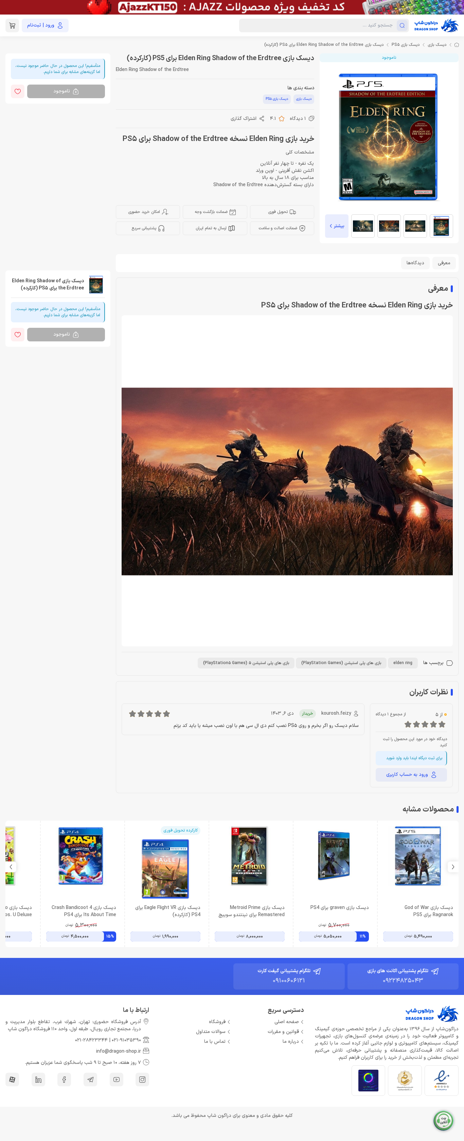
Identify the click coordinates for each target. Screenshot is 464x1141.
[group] (232, 7)
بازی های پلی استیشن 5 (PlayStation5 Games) (246, 663)
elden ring (402, 663)
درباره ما (291, 1041)
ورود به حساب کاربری (407, 774)
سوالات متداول (211, 1031)
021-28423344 (91, 1040)
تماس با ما (215, 1041)
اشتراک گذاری (243, 118)
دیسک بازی (437, 45)
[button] (10, 866)
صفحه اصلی (286, 1022)
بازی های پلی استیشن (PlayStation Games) (341, 663)
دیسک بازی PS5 (406, 45)
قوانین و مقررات (283, 1031)
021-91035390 (126, 1040)
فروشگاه (217, 1022)
